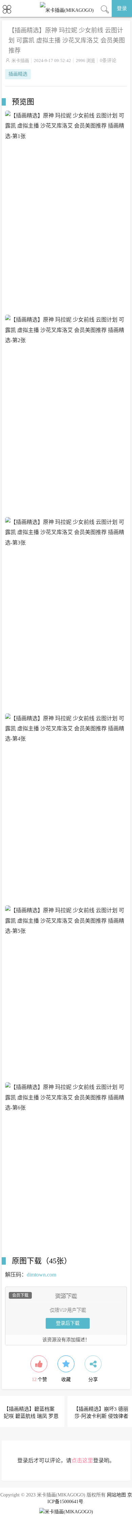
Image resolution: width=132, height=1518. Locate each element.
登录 (122, 8)
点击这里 (82, 1460)
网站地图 (116, 1494)
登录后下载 (68, 1323)
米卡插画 (20, 60)
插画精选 (17, 74)
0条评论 (108, 60)
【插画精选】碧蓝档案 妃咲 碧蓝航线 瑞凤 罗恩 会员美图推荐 (31, 1416)
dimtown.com (41, 1274)
